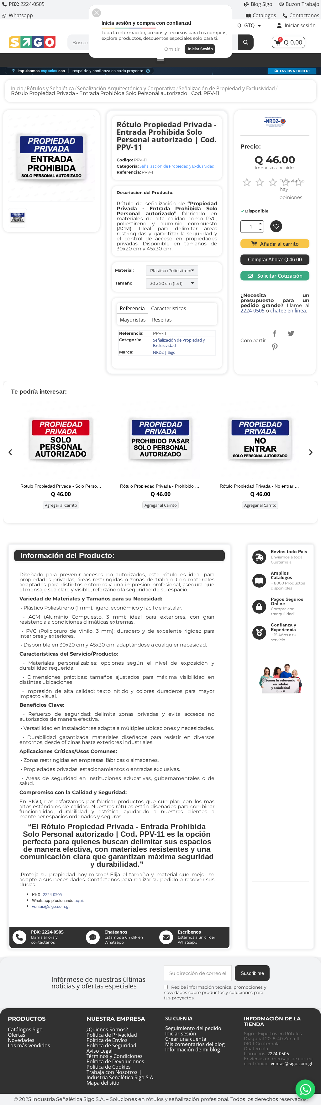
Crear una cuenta (185, 1038)
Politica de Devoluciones (115, 1061)
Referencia (132, 308)
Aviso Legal (100, 1050)
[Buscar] (246, 42)
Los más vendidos (29, 1045)
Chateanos (115, 932)
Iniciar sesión (180, 1033)
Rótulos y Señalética (50, 88)
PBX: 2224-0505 (47, 932)
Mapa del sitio (103, 1082)
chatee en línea (288, 310)
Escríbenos (189, 932)
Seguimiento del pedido (193, 1028)
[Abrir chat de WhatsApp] (305, 1089)
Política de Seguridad (111, 1045)
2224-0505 (252, 310)
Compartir (274, 333)
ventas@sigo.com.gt (292, 1063)
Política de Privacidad (112, 1034)
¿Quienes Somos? (107, 1029)
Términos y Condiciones (115, 1056)
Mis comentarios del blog (195, 1044)
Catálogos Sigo (25, 1029)
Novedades (21, 1040)
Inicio (17, 88)
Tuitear (291, 333)
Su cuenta (178, 1018)
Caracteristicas (168, 308)
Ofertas (16, 1034)
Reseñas (162, 319)
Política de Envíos (107, 1040)
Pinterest (274, 347)
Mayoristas (133, 319)
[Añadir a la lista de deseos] (276, 226)
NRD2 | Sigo (164, 352)
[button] (274, 243)
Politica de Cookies (109, 1066)
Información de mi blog (192, 1049)
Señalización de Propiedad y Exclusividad (227, 88)
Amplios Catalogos (281, 575)
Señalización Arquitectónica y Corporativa (126, 88)
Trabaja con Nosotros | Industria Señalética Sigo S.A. (120, 1075)
